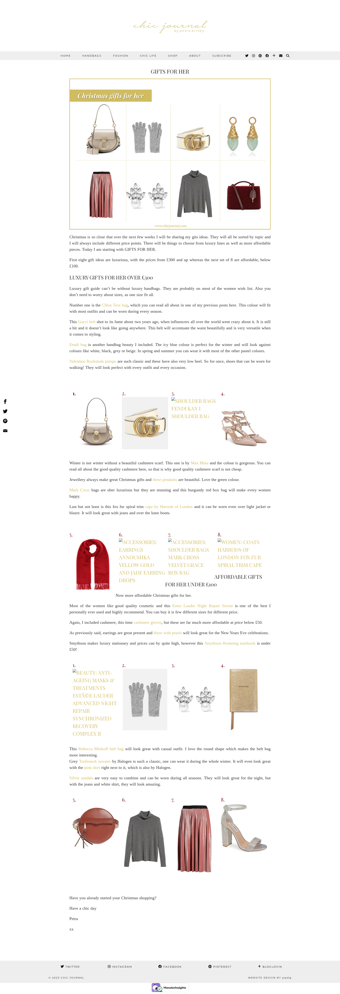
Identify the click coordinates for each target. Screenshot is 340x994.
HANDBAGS (92, 55)
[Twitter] (247, 55)
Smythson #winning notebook (230, 643)
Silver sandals (81, 778)
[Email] (281, 55)
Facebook (172, 966)
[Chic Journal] (170, 25)
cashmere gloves (147, 622)
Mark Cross (79, 490)
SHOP (173, 55)
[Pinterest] (260, 55)
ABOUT (195, 55)
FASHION (120, 55)
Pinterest (222, 966)
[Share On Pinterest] (5, 422)
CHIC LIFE (148, 55)
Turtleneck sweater (95, 761)
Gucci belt (86, 321)
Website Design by (269, 977)
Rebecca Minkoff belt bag (101, 748)
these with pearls (168, 632)
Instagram (121, 966)
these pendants (165, 479)
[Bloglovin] (274, 55)
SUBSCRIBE (222, 55)
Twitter (72, 966)
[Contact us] (5, 431)
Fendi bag (78, 344)
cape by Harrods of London (169, 506)
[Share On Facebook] (5, 402)
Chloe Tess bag (115, 305)
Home (66, 55)
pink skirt (92, 767)
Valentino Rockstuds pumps (92, 361)
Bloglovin (271, 966)
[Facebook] (267, 55)
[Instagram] (253, 55)
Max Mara (200, 463)
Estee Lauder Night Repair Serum (202, 605)
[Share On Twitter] (5, 412)
